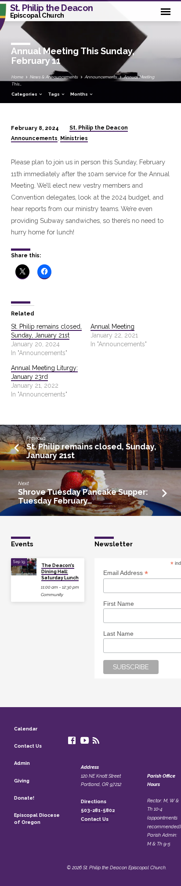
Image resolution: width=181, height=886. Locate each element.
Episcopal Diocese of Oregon (37, 818)
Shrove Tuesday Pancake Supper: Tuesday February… (83, 496)
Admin (22, 763)
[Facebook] (72, 740)
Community (52, 594)
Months (79, 94)
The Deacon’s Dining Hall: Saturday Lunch (60, 572)
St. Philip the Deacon (51, 11)
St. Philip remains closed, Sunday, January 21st (91, 451)
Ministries (74, 138)
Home (17, 76)
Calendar (25, 729)
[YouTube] (85, 740)
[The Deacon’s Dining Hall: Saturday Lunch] (23, 566)
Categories (24, 94)
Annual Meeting (112, 326)
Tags (54, 94)
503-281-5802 (98, 810)
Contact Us (28, 746)
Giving (21, 781)
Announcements (101, 76)
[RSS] (96, 740)
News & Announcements (54, 76)
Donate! (24, 798)
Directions (93, 801)
